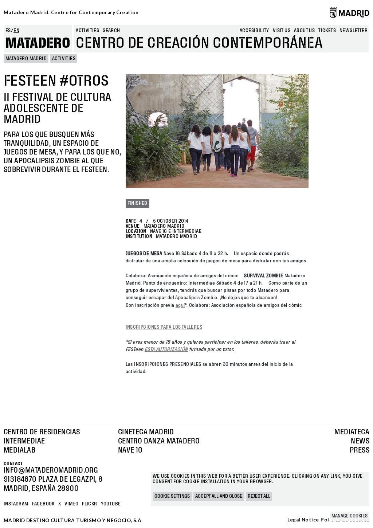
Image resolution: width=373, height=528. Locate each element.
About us (304, 30)
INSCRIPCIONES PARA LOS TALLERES (164, 327)
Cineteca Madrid (146, 432)
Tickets (327, 30)
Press (359, 450)
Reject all (259, 496)
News (360, 441)
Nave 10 (130, 450)
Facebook (43, 504)
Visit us (281, 30)
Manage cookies (349, 516)
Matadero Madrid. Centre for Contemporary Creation (71, 12)
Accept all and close (218, 496)
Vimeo (71, 504)
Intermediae (24, 441)
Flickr (89, 504)
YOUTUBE (111, 504)
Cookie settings (172, 496)
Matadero (37, 43)
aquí (180, 305)
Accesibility (254, 30)
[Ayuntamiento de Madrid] (349, 12)
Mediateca (351, 432)
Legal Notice (303, 520)
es (8, 30)
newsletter (353, 30)
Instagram (16, 504)
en (16, 30)
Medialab (19, 450)
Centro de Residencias (42, 432)
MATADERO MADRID (26, 58)
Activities (87, 30)
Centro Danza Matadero (159, 441)
